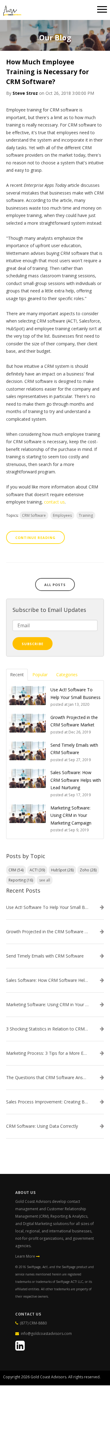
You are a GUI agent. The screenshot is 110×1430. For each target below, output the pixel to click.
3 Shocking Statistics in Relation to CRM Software (47, 1029)
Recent (17, 674)
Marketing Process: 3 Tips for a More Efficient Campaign (47, 1053)
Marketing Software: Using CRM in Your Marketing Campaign (47, 1004)
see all (44, 880)
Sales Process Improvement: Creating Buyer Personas (47, 1102)
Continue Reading (35, 537)
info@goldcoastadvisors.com (46, 1333)
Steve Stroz (25, 93)
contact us (54, 502)
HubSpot (62, 870)
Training (86, 515)
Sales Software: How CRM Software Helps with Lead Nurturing (47, 980)
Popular (40, 674)
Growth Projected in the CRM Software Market (47, 931)
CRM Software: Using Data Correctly (42, 1126)
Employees (62, 515)
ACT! (37, 870)
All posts (55, 584)
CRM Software (34, 515)
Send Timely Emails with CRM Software (45, 956)
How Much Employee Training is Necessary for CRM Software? (47, 72)
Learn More (25, 1256)
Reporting (21, 880)
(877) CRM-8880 (24, 1375)
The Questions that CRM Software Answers (47, 1077)
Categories (67, 674)
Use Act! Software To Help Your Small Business (47, 907)
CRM (16, 870)
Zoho (88, 870)
